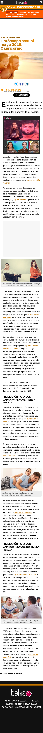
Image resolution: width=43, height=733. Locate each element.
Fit (29, 700)
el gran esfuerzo (20, 199)
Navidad (38, 707)
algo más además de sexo (25, 574)
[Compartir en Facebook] (21, 84)
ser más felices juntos (23, 512)
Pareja (35, 700)
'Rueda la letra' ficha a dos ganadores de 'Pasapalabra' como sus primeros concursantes (22, 14)
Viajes (29, 707)
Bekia (20, 7)
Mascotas (20, 707)
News (7, 700)
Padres (10, 704)
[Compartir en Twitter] (16, 84)
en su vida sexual (10, 455)
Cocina (18, 704)
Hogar (26, 704)
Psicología (7, 707)
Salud (34, 704)
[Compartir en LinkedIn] (27, 84)
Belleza (22, 700)
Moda (14, 700)
